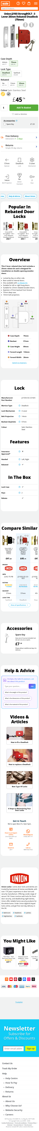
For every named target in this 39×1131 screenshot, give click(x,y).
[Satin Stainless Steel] (8, 94)
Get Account (28, 1125)
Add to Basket (24, 107)
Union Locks (6, 887)
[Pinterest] (15, 979)
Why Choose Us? (13, 1105)
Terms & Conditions (21, 1123)
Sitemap (9, 1125)
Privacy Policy (32, 1123)
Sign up (31, 1048)
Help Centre (11, 1078)
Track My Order (9, 1068)
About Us (6, 1096)
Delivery (9, 1087)
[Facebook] (24, 979)
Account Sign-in (18, 1125)
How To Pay (11, 1082)
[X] (20, 979)
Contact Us (7, 1063)
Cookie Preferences (7, 1123)
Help (4, 1073)
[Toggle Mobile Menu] (35, 3)
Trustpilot (19, 1002)
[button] (19, 363)
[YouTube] (11, 979)
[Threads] (33, 979)
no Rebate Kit (22, 283)
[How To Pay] (19, 986)
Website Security (13, 1110)
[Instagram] (28, 979)
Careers (9, 1114)
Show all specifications (18, 605)
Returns (9, 1091)
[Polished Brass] (3, 94)
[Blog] (6, 979)
